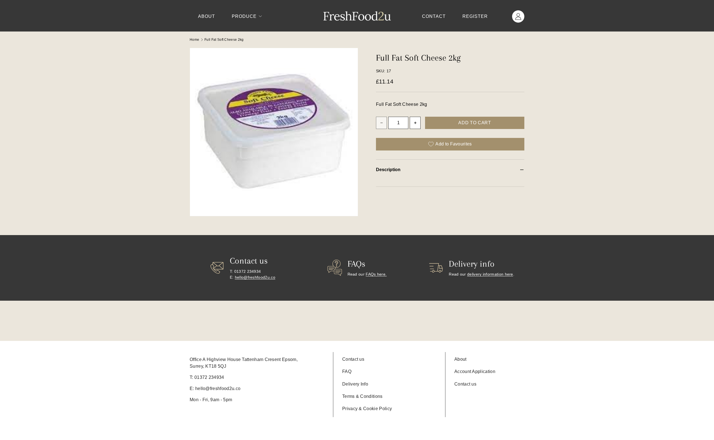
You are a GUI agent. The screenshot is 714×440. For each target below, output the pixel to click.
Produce (244, 16)
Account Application (474, 371)
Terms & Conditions (362, 396)
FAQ (346, 371)
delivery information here (490, 274)
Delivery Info (355, 384)
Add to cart (474, 122)
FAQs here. (376, 274)
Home (194, 39)
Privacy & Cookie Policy (367, 408)
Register (475, 16)
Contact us (353, 359)
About (206, 16)
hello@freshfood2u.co (255, 277)
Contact (434, 16)
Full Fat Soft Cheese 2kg (223, 39)
